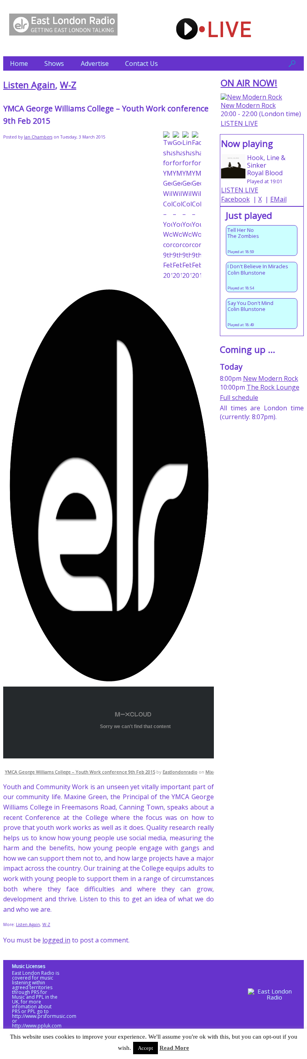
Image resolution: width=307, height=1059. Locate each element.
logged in (56, 940)
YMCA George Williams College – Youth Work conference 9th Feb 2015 (80, 772)
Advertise (95, 63)
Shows (54, 63)
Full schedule (239, 397)
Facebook (235, 199)
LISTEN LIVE (239, 123)
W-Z (68, 85)
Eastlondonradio (180, 772)
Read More (174, 1048)
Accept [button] (145, 1048)
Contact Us (141, 63)
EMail (278, 199)
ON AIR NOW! (249, 83)
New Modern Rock (248, 105)
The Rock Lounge (273, 387)
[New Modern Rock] (251, 97)
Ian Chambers (38, 137)
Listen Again (29, 85)
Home (19, 63)
